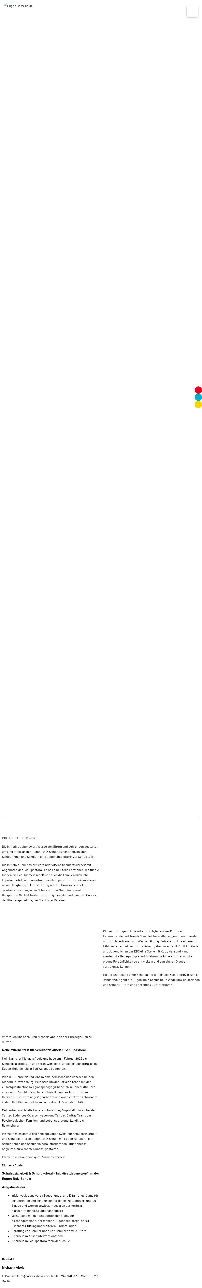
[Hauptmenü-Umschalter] (192, 11)
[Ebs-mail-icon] (198, 404)
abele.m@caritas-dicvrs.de (30, 1276)
